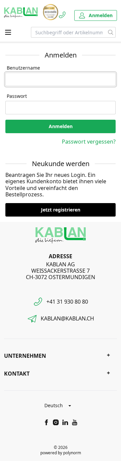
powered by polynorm (60, 453)
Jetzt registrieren (60, 209)
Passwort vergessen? (89, 141)
